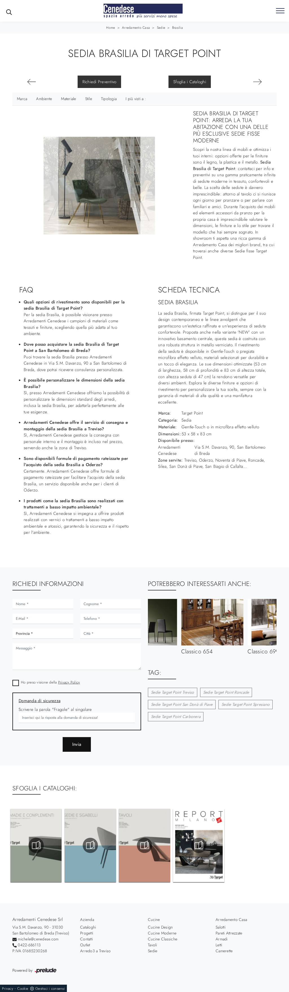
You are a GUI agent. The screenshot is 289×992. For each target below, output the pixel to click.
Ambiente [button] (44, 99)
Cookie (23, 988)
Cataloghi (88, 927)
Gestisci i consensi (50, 988)
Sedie (161, 27)
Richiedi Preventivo (99, 82)
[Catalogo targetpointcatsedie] (90, 845)
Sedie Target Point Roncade (226, 692)
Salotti (220, 927)
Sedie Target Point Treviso (172, 692)
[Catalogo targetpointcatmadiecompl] (36, 845)
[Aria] (257, 82)
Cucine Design (160, 927)
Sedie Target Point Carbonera (175, 716)
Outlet (85, 945)
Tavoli (152, 945)
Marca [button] (22, 99)
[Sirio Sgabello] (31, 82)
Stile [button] (88, 99)
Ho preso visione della (50, 682)
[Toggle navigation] (280, 11)
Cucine (154, 919)
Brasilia (177, 27)
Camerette (224, 951)
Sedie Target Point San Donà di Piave (182, 704)
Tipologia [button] (109, 99)
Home (110, 27)
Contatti (86, 939)
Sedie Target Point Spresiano (246, 704)
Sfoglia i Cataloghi (189, 82)
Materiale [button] (68, 99)
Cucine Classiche (162, 939)
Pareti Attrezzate (229, 933)
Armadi (222, 939)
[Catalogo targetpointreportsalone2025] (199, 845)
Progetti (86, 933)
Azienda (87, 919)
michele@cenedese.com (38, 939)
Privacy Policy (69, 682)
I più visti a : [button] (136, 99)
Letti (219, 945)
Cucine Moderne (162, 933)
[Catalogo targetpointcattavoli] (144, 845)
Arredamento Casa (136, 27)
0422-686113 (29, 945)
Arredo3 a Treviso (95, 951)
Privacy (7, 988)
